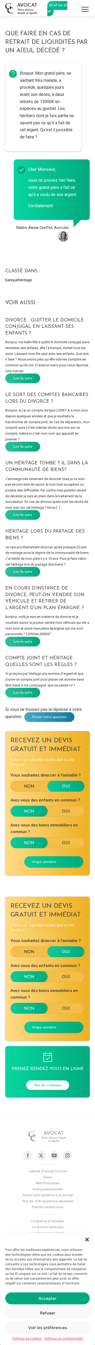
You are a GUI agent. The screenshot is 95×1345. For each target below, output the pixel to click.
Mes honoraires (47, 1183)
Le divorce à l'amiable (47, 1221)
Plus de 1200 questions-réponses (47, 1201)
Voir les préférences (47, 1327)
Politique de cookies (27, 1338)
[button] (87, 1239)
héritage (25, 280)
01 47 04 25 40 (57, 8)
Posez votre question (49, 717)
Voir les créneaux (47, 1085)
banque (11, 280)
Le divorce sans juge (47, 1227)
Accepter (47, 1298)
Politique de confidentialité (63, 1338)
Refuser (47, 1313)
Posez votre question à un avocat (47, 1195)
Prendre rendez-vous (47, 1207)
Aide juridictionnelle (47, 1189)
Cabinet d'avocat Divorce (47, 1171)
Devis (47, 1177)
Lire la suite (22, 378)
